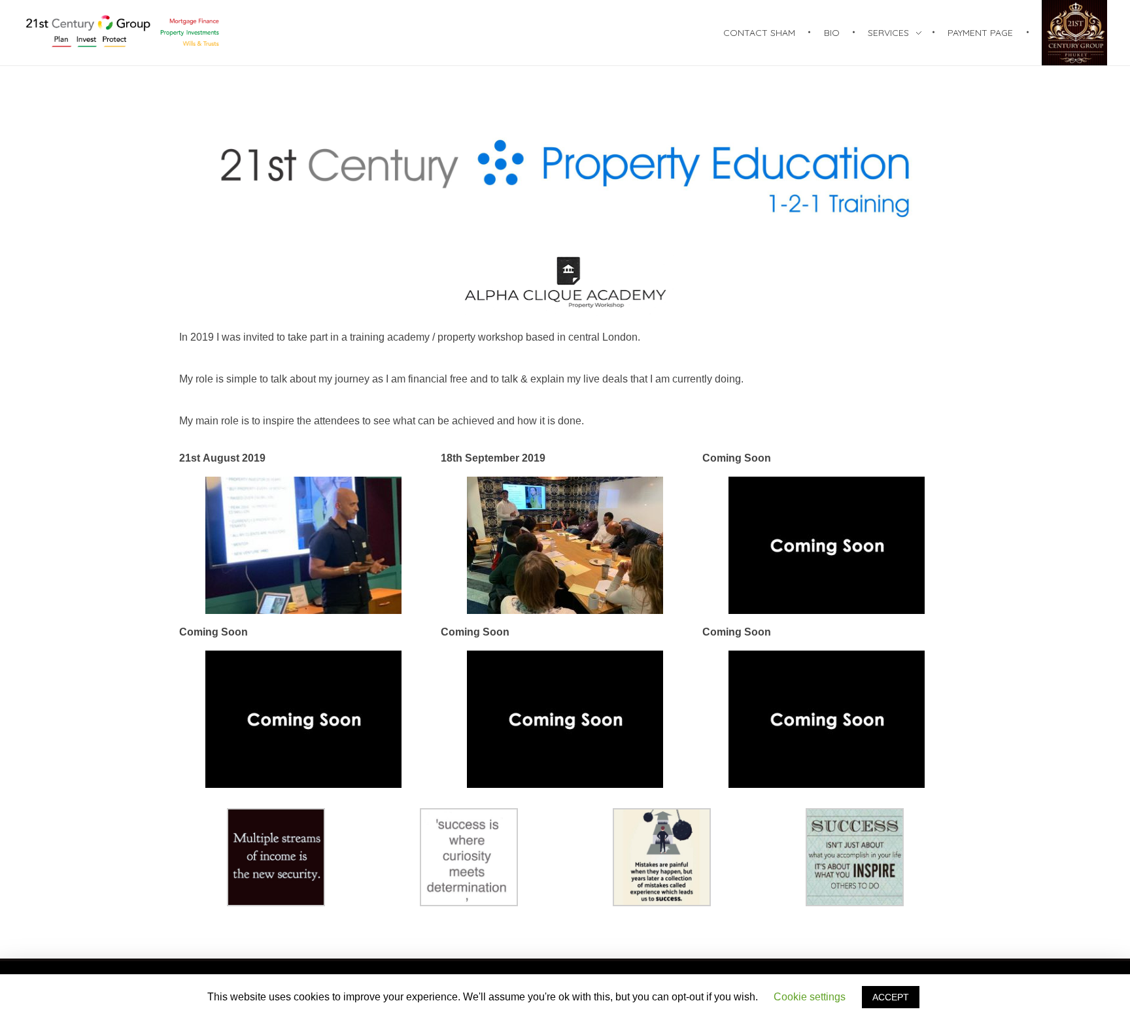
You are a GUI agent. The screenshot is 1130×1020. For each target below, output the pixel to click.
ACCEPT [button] (890, 997)
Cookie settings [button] (810, 996)
